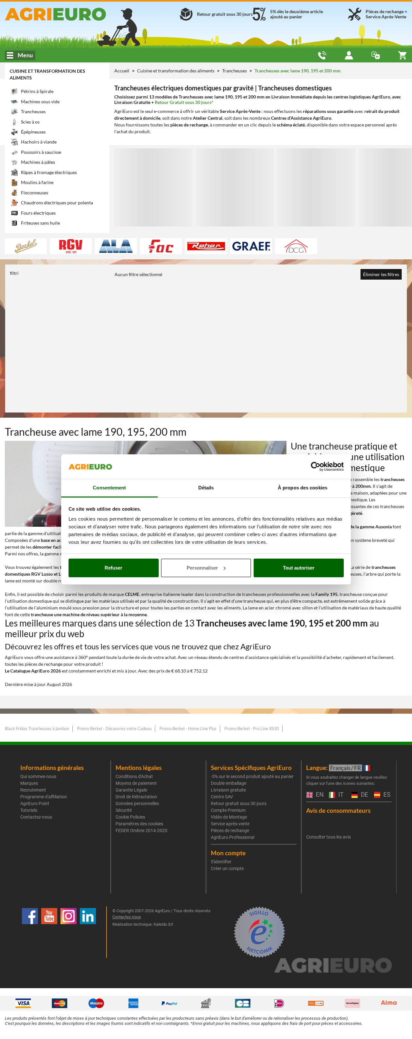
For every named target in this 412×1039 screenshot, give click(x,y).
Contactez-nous (36, 817)
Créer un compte (227, 868)
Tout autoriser (298, 568)
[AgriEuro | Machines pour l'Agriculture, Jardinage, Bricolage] (69, 14)
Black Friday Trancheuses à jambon (37, 728)
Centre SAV (222, 796)
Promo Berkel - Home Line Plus (188, 728)
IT (340, 795)
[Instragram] (68, 932)
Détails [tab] (206, 487)
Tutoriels (28, 810)
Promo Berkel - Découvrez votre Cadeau (114, 728)
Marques (29, 783)
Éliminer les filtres (381, 274)
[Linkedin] (88, 932)
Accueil (121, 70)
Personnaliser (202, 568)
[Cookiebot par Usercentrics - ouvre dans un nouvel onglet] (315, 466)
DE (363, 795)
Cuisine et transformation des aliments (176, 70)
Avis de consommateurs (338, 810)
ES (386, 795)
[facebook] (30, 932)
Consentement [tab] (109, 487)
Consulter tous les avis (328, 837)
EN (319, 795)
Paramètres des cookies (139, 823)
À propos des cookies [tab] (302, 487)
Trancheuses (235, 70)
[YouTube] (49, 932)
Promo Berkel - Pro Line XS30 (251, 728)
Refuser (113, 568)
